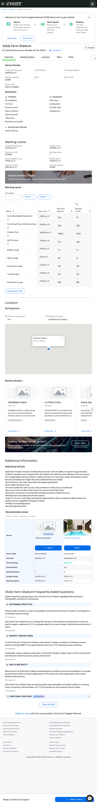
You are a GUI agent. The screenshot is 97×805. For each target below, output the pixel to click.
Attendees (9, 193)
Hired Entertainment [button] (15, 420)
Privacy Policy (54, 742)
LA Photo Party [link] (53, 402)
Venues (12, 9)
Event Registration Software (59, 725)
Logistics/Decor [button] (50, 420)
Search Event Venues (10, 725)
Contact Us (7, 745)
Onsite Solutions (9, 735)
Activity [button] (83, 420)
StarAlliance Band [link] (17, 402)
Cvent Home (7, 742)
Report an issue (22, 713)
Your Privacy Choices (10, 751)
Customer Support (9, 748)
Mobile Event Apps (55, 728)
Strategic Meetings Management (61, 732)
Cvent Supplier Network (11, 722)
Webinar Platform (55, 738)
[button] (17, 196)
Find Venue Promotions (11, 728)
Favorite (91, 48)
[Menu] (3, 4)
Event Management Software (59, 722)
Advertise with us (55, 751)
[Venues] (92, 3)
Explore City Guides (10, 732)
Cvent (4, 9)
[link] (22, 393)
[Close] (89, 17)
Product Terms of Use (57, 745)
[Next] (94, 58)
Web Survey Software (57, 735)
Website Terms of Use (57, 748)
